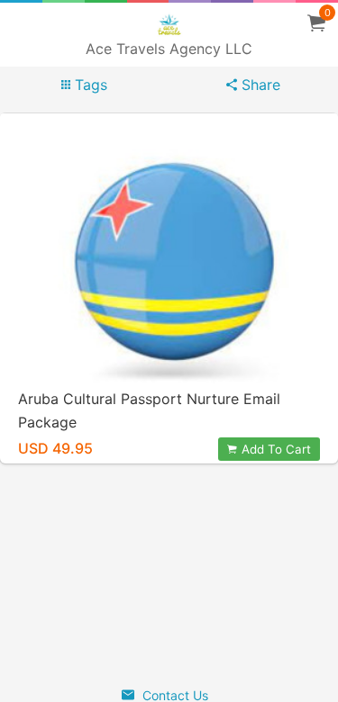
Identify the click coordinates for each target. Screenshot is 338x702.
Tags (88, 85)
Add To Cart (276, 449)
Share (258, 85)
